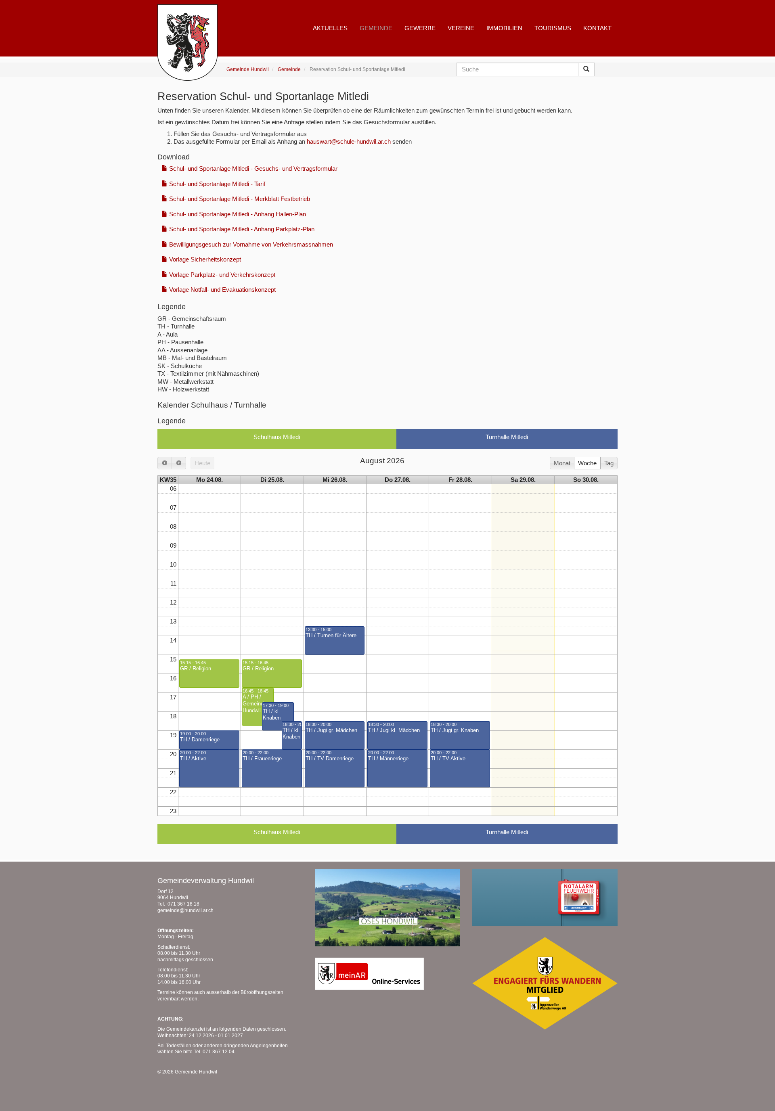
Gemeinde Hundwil (247, 69)
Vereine (461, 28)
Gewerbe (420, 28)
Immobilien (504, 28)
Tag (609, 463)
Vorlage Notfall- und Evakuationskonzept (222, 289)
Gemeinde (289, 69)
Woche (587, 463)
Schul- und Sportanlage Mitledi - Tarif (216, 183)
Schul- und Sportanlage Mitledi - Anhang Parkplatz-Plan (241, 229)
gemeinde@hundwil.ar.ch (185, 910)
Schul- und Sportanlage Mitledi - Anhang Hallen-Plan (237, 214)
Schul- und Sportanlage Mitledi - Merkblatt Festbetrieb (239, 198)
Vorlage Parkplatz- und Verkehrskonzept (221, 274)
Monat (562, 463)
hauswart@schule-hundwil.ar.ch (349, 141)
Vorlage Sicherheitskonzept (204, 259)
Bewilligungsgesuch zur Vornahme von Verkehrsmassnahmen (250, 244)
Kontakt (597, 28)
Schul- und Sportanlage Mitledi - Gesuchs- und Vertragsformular (252, 168)
